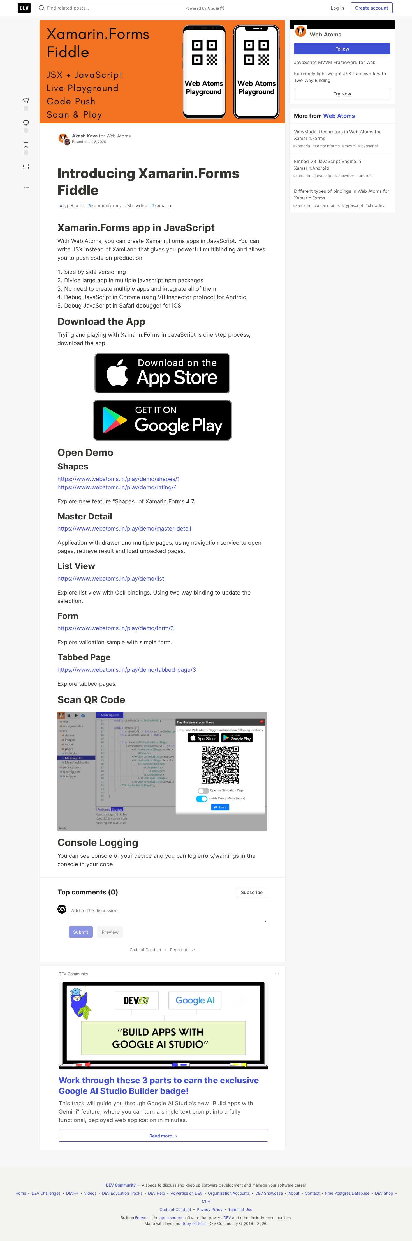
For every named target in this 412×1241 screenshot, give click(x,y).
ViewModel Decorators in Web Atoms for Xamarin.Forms (337, 138)
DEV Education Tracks (122, 1193)
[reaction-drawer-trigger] (26, 103)
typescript (72, 205)
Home (20, 1193)
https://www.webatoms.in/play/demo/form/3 (115, 628)
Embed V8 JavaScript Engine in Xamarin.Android (333, 168)
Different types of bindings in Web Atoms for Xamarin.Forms (341, 198)
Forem (140, 1217)
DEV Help (156, 1193)
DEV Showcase (269, 1193)
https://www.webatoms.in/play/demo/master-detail (124, 528)
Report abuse (182, 949)
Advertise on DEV (186, 1193)
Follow (342, 49)
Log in (337, 8)
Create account (371, 8)
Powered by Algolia (202, 8)
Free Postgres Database (347, 1193)
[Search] (41, 8)
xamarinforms (105, 205)
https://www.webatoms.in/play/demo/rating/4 (117, 487)
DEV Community (121, 1185)
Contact (312, 1193)
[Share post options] (26, 187)
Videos (90, 1193)
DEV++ (72, 1193)
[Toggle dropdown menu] (277, 973)
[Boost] (26, 167)
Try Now (342, 94)
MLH (206, 1201)
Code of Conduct (145, 949)
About (293, 1193)
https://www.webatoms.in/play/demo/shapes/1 (118, 479)
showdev (136, 205)
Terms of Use (240, 1209)
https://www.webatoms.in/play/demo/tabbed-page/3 (126, 669)
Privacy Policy (210, 1209)
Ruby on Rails (194, 1223)
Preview (110, 932)
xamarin (161, 205)
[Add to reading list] (26, 148)
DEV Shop (384, 1193)
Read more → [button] (163, 1136)
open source (170, 1217)
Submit (80, 932)
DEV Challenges (46, 1193)
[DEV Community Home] (24, 7)
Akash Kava (85, 136)
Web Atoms (119, 136)
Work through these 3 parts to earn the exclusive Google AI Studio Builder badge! (159, 1085)
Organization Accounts (229, 1193)
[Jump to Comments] (26, 125)
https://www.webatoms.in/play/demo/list (110, 578)
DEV (227, 1217)
